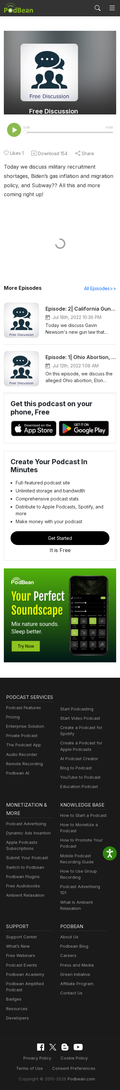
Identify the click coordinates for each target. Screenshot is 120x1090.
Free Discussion (53, 111)
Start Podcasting (76, 708)
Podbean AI (17, 773)
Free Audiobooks (23, 885)
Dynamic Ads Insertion (28, 832)
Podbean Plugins (23, 876)
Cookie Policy (74, 1058)
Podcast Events (21, 965)
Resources (17, 1008)
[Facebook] (40, 1047)
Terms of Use (29, 1068)
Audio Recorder (21, 754)
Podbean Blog (74, 946)
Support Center (21, 936)
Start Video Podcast (80, 718)
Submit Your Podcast (27, 857)
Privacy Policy (37, 1058)
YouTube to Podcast (80, 777)
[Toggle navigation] (112, 8)
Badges (13, 999)
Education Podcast (79, 786)
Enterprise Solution (25, 726)
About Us (69, 936)
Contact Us (71, 992)
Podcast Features (23, 707)
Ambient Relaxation (25, 895)
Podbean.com (81, 1078)
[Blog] (64, 1047)
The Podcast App (23, 744)
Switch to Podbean (25, 867)
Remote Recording (24, 763)
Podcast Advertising (26, 823)
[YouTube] (78, 1047)
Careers (68, 955)
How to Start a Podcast (83, 815)
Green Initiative (75, 974)
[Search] (97, 8)
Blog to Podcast (76, 767)
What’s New (18, 946)
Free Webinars (20, 955)
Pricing (13, 716)
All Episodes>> (100, 288)
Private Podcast (21, 735)
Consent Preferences (73, 1068)
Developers (17, 1017)
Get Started (60, 538)
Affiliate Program (76, 983)
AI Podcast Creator (79, 758)
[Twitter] (52, 1047)
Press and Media (77, 965)
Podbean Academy (25, 974)
